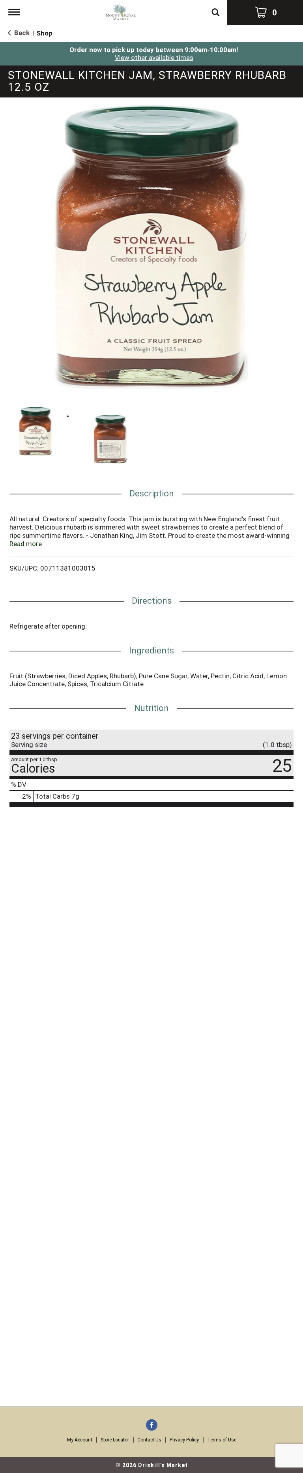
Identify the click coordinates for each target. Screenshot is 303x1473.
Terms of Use (221, 1440)
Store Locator (115, 1440)
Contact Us (149, 1440)
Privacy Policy (184, 1440)
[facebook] (151, 1425)
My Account (79, 1440)
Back (21, 33)
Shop (44, 33)
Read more (25, 544)
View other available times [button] (154, 58)
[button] (35, 431)
